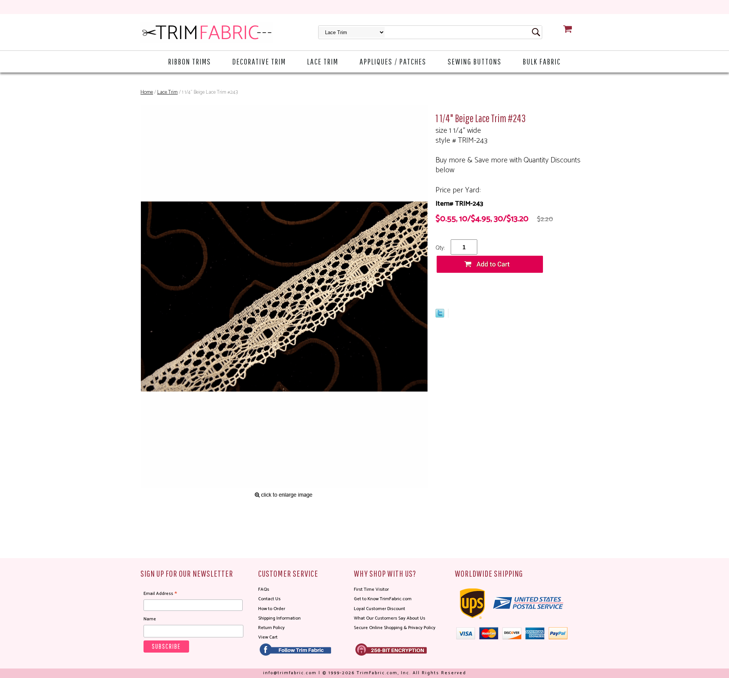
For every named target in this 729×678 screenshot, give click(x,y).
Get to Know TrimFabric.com (383, 598)
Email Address (160, 593)
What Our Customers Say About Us (389, 618)
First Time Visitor (371, 589)
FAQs (263, 589)
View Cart (268, 637)
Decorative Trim (259, 61)
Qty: (440, 248)
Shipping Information (279, 618)
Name (150, 619)
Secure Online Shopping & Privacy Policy (395, 627)
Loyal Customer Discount (379, 608)
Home (146, 92)
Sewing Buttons (475, 61)
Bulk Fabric (542, 61)
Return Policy (271, 627)
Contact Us (269, 598)
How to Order (271, 608)
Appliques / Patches (393, 61)
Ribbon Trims (189, 61)
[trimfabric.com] (206, 32)
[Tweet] (440, 315)
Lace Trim (322, 61)
